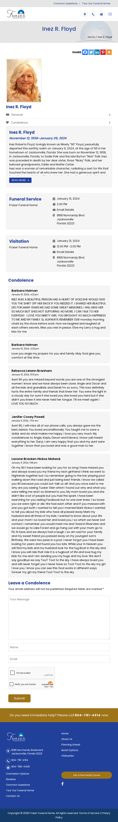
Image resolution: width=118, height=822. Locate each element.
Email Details (65, 210)
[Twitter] (91, 52)
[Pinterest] (103, 52)
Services (17, 115)
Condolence (19, 122)
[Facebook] (85, 52)
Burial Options (69, 750)
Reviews (11, 779)
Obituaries (67, 756)
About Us (66, 739)
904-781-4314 (88, 715)
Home (92, 37)
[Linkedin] (97, 52)
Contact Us (13, 796)
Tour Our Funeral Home (96, 3)
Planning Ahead (70, 744)
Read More (19, 180)
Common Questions (66, 3)
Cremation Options (17, 773)
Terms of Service (89, 813)
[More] (109, 52)
